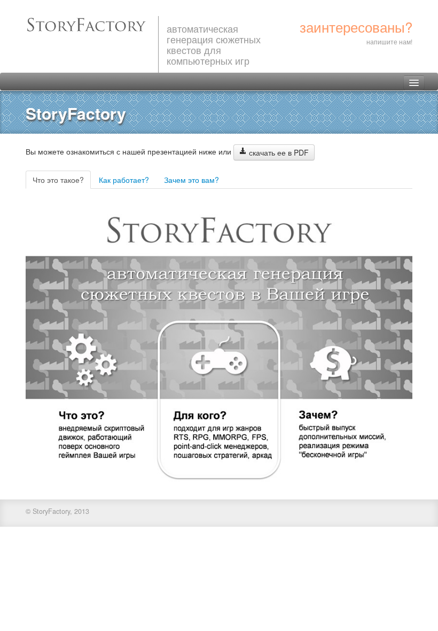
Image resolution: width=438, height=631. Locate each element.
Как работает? (124, 179)
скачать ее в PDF (278, 152)
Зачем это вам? (191, 179)
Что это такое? (58, 179)
